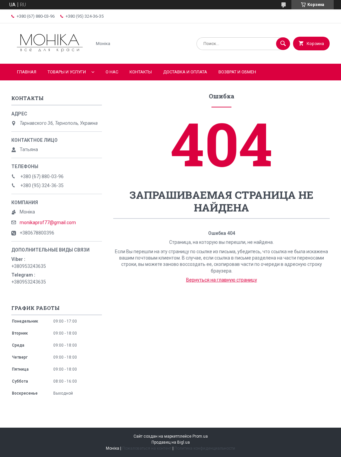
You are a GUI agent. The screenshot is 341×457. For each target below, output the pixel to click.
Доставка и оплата (185, 71)
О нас (112, 71)
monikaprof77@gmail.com (48, 222)
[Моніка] (49, 55)
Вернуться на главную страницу (221, 280)
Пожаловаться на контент (146, 448)
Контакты (141, 71)
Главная (26, 71)
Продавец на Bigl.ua (171, 442)
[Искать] (283, 43)
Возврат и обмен (237, 71)
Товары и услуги (67, 71)
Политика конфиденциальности (204, 448)
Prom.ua (200, 436)
